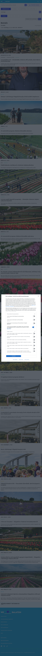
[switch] (33, 316)
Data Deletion (15, 359)
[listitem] (21, 314)
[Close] (39, 296)
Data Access (21, 359)
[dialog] (21, 328)
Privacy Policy (27, 359)
